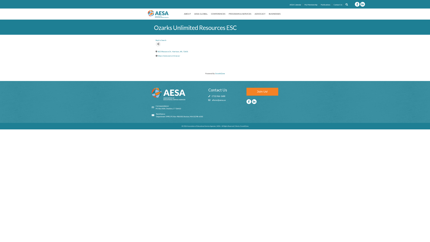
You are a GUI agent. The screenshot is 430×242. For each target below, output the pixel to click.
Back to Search (161, 40)
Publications (325, 5)
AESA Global (201, 14)
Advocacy (260, 14)
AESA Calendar (295, 5)
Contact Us (338, 5)
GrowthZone (220, 73)
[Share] (158, 44)
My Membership (310, 5)
